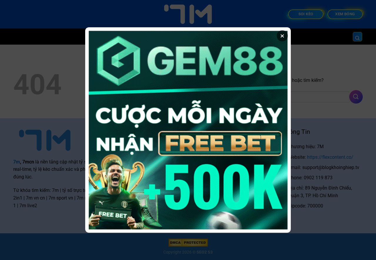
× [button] (282, 35)
